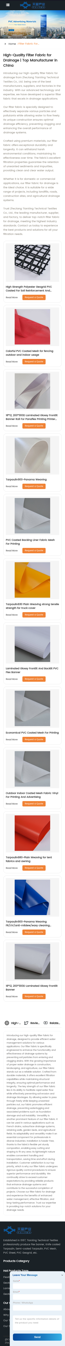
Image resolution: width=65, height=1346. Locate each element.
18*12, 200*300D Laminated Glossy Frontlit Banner (32, 988)
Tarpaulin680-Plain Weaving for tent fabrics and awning (29, 859)
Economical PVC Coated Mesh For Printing (32, 733)
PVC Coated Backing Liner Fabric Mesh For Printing (30, 542)
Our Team (9, 1320)
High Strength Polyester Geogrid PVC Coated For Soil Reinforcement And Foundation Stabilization (29, 290)
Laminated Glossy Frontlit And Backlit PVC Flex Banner (32, 670)
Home (12, 44)
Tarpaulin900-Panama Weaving (26, 480)
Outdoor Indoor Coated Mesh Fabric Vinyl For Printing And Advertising (32, 795)
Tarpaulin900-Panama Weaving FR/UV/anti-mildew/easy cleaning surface (28, 925)
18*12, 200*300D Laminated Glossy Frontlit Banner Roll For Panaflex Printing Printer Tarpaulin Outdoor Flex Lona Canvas (32, 419)
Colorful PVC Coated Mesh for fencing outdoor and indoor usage (29, 353)
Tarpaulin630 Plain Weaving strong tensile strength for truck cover (32, 606)
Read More (12, 297)
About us (9, 1309)
